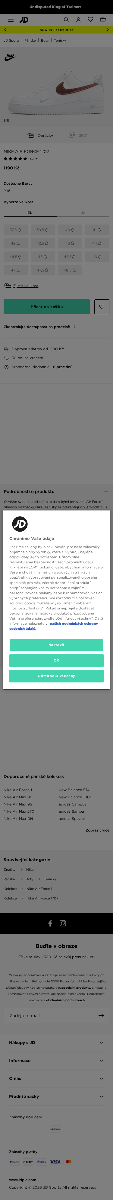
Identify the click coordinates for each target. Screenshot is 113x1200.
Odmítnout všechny (56, 676)
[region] (56, 600)
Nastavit (57, 645)
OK (56, 660)
